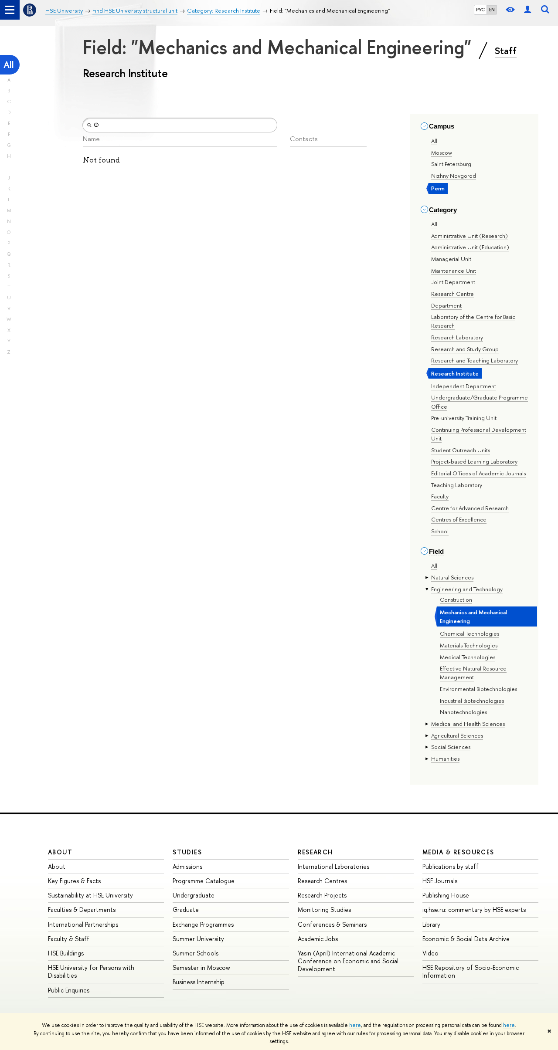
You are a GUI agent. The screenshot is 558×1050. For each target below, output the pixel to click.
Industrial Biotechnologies (472, 701)
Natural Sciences (452, 577)
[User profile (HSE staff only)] (527, 10)
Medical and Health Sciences (468, 724)
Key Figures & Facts (74, 881)
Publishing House (445, 895)
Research (315, 852)
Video (430, 953)
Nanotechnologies (463, 712)
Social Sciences (450, 747)
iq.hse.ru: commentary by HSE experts (474, 909)
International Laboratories (333, 866)
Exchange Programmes (203, 924)
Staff (506, 50)
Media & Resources (458, 852)
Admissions (187, 866)
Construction (456, 599)
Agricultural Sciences (457, 735)
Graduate (186, 909)
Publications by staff (450, 866)
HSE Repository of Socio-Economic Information (470, 971)
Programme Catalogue (204, 881)
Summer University (198, 939)
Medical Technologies (467, 657)
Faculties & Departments (82, 909)
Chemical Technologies (469, 633)
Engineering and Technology (467, 589)
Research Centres (322, 881)
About (60, 852)
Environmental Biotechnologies (478, 689)
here (355, 1025)
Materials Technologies (468, 645)
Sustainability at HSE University (90, 895)
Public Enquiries (68, 990)
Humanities (445, 758)
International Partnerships (83, 924)
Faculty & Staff (68, 939)
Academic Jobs (318, 939)
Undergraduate (193, 895)
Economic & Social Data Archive (466, 939)
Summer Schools (195, 953)
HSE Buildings (66, 953)
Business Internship (199, 982)
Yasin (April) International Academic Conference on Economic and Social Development (348, 961)
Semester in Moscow (201, 967)
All (8, 64)
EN (492, 10)
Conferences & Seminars (332, 924)
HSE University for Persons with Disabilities (91, 971)
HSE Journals (439, 881)
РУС (480, 10)
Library (431, 924)
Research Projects (322, 895)
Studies (187, 852)
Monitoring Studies (324, 909)
